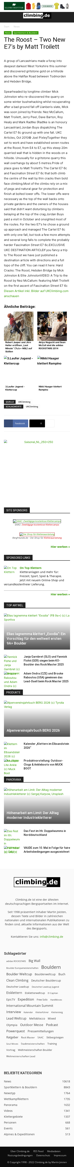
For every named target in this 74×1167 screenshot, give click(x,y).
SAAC (40, 1037)
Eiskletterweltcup (35, 993)
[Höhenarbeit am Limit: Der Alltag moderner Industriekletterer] (37, 806)
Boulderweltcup (45, 974)
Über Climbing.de (20, 1151)
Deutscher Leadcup (17, 986)
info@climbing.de (51, 936)
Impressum (60, 1155)
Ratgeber (12, 1037)
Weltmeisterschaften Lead (20, 1056)
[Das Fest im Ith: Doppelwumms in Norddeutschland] (12, 841)
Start (6, 26)
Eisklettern (14, 993)
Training (52, 1043)
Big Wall (34, 961)
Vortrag (10, 1050)
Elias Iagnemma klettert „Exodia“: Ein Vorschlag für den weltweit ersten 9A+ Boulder (36, 638)
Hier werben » (60, 547)
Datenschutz (43, 1155)
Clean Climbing (17, 980)
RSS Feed (38, 1151)
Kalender (28, 1012)
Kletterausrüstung (53, 537)
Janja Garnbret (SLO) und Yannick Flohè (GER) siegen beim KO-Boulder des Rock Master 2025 (45, 660)
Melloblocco (37, 1018)
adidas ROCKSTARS (16, 961)
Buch (61, 974)
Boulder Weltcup (19, 974)
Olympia (11, 1025)
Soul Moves (12, 1043)
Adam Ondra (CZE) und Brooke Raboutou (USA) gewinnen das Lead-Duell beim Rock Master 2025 (46, 677)
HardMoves (56, 999)
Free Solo (42, 999)
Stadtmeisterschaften (33, 1043)
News (17, 26)
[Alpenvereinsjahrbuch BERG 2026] (37, 719)
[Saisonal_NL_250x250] (37, 472)
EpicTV (10, 999)
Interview (13, 1012)
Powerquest (15, 1031)
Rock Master (28, 1037)
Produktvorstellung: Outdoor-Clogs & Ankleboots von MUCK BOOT (43, 764)
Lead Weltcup (16, 1018)
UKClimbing (24, 401)
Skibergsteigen (55, 1037)
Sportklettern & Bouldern (25, 32)
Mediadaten (53, 1151)
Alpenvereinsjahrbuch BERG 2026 (33, 730)
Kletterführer (42, 1012)
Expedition (26, 999)
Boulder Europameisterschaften (22, 967)
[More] (50, 423)
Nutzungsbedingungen (20, 1155)
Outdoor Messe (31, 1025)
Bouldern (51, 967)
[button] (6, 17)
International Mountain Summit (29, 1006)
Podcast (52, 1025)
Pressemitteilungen (41, 1031)
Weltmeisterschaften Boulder (35, 1050)
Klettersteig (57, 1012)
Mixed (52, 1018)
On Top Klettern (30, 568)
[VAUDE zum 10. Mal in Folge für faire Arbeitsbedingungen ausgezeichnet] (12, 852)
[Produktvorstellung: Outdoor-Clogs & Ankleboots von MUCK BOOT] (12, 769)
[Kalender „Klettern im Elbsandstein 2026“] (12, 752)
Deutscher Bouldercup (46, 980)
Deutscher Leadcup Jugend (45, 986)
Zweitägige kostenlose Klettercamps (40, 524)
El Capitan (53, 993)
